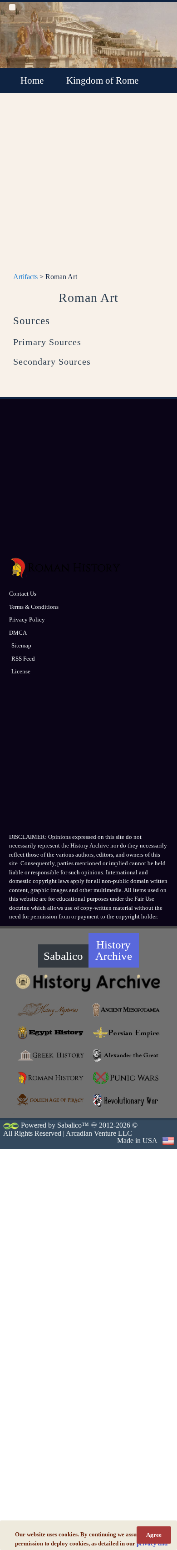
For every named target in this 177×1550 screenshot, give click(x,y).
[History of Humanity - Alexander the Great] (126, 1055)
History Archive (113, 950)
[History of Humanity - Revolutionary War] (126, 1101)
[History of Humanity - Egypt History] (51, 1032)
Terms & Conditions (34, 606)
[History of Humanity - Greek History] (51, 1055)
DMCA (18, 632)
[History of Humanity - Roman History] (51, 1078)
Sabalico (63, 956)
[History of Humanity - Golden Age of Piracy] (51, 1100)
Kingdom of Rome (102, 80)
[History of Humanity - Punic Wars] (126, 1078)
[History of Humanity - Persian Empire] (126, 1032)
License (20, 671)
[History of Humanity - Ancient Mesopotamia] (126, 1010)
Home (32, 80)
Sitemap (21, 645)
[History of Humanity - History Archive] (88, 982)
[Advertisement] (88, 188)
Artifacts (25, 277)
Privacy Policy (27, 619)
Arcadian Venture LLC (99, 1133)
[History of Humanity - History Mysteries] (51, 1010)
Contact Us (22, 593)
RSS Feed (23, 658)
